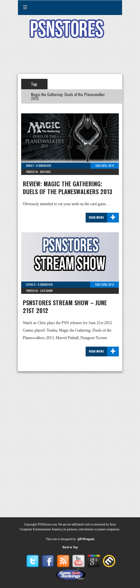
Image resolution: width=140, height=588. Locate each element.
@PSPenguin (85, 539)
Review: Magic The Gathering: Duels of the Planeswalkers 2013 (67, 187)
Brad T (30, 165)
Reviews (45, 171)
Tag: (34, 84)
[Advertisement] (70, 60)
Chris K (30, 284)
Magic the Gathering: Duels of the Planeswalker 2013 (68, 96)
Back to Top (70, 547)
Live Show (46, 290)
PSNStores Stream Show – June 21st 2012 (65, 306)
